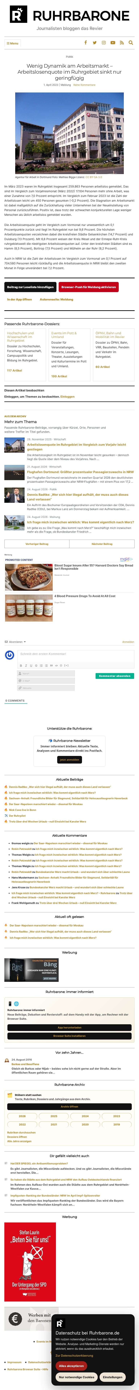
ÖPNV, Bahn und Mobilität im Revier (110, 335)
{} (61, 665)
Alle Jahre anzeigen (19, 1141)
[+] (66, 665)
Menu (13, 43)
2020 (85, 1124)
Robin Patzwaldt (22, 848)
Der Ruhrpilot (17, 815)
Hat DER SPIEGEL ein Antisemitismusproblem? (39, 1163)
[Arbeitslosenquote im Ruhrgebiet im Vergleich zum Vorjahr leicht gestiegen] (14, 445)
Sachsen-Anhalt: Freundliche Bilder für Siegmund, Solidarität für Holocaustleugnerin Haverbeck (68, 798)
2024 (85, 1116)
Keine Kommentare (84, 84)
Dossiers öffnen (17, 1136)
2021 (54, 1124)
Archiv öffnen (69, 1106)
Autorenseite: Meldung (56, 299)
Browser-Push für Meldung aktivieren (89, 287)
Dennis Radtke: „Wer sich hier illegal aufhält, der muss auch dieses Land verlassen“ (60, 786)
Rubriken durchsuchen (21, 1132)
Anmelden (128, 641)
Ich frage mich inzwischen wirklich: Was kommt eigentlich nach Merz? (80, 522)
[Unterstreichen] (31, 665)
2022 (22, 1124)
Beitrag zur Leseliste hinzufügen (30, 287)
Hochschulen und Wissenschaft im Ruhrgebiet (20, 336)
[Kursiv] (26, 665)
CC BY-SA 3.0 (94, 177)
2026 (22, 1116)
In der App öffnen (19, 299)
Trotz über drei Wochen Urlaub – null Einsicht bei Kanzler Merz (47, 821)
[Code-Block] (56, 665)
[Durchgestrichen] (36, 665)
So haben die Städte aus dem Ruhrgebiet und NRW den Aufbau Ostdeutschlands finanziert (66, 1179)
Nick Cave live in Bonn (22, 809)
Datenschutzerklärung (42, 1362)
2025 (53, 1116)
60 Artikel (103, 367)
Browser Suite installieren (69, 1035)
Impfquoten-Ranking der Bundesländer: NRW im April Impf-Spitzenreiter (55, 1195)
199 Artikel (59, 376)
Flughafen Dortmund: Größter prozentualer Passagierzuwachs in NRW (80, 472)
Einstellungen (112, 1377)
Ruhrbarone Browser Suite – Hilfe (27, 1369)
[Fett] (21, 665)
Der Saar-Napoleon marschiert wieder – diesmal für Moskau (46, 804)
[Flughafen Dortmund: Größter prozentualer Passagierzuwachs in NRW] (14, 472)
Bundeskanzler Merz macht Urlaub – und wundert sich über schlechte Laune (83, 871)
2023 (116, 1116)
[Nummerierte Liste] (41, 665)
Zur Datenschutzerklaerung (74, 1355)
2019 (116, 1124)
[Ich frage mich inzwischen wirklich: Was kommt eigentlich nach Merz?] (14, 522)
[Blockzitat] (51, 665)
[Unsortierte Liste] (46, 665)
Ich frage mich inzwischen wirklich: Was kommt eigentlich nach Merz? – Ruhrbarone (63, 893)
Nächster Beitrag (102, 543)
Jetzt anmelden (69, 759)
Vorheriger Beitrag (37, 543)
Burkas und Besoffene (25, 1064)
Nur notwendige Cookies (76, 1377)
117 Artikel (14, 370)
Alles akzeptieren (71, 1366)
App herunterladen (69, 1027)
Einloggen (67, 396)
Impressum (14, 1362)
